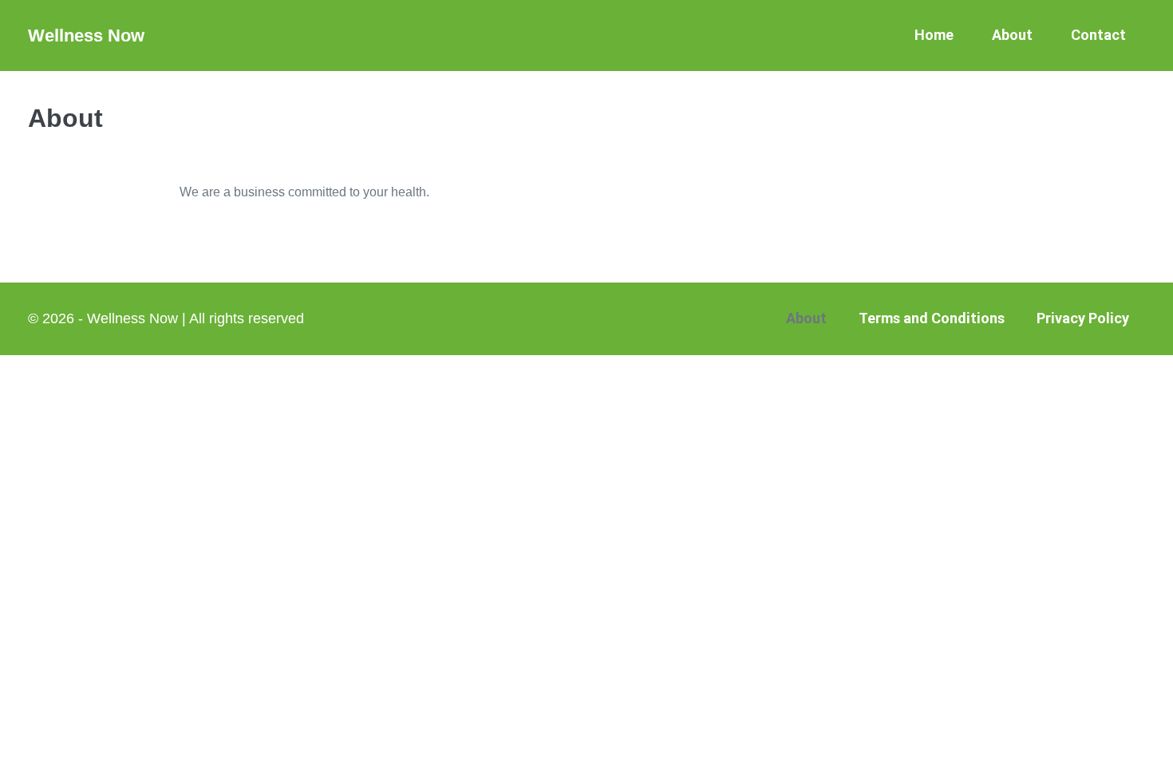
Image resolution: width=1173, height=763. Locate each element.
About (1012, 34)
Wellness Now (86, 35)
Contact (1098, 34)
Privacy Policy (1083, 318)
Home (934, 34)
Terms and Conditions (932, 318)
